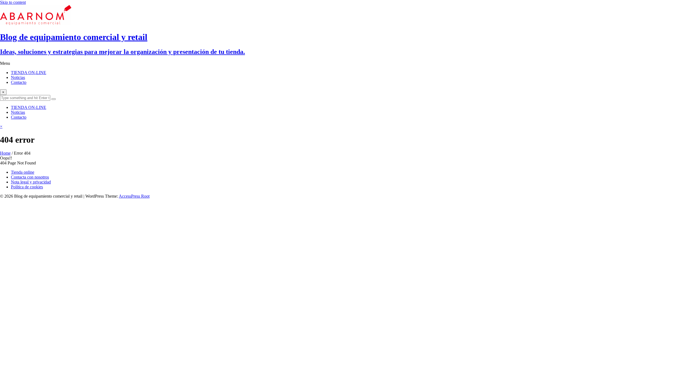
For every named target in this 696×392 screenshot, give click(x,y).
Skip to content (13, 2)
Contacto (18, 82)
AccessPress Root (134, 196)
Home (5, 153)
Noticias (18, 77)
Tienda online (22, 172)
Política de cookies (27, 187)
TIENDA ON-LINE (28, 72)
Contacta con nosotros (30, 177)
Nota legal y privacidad (31, 182)
